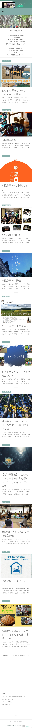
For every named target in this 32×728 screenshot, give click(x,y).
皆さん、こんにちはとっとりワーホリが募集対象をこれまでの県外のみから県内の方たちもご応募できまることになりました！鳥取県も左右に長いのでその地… (16, 332)
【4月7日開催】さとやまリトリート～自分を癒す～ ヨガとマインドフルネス (15, 480)
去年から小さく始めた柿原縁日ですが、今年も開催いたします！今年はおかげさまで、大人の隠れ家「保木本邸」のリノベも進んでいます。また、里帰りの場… (16, 286)
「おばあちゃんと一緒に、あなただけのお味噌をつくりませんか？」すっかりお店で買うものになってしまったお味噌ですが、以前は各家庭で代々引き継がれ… (16, 644)
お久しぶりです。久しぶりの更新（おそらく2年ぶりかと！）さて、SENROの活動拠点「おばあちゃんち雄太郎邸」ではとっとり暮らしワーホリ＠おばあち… (16, 100)
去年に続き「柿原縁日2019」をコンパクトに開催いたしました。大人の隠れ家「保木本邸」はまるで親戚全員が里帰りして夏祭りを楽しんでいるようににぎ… (16, 240)
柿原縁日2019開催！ (12, 280)
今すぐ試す (20, 6)
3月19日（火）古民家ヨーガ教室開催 (15, 533)
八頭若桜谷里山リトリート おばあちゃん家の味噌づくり (15, 634)
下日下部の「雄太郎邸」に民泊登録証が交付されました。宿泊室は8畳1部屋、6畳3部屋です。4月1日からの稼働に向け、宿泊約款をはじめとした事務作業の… (16, 591)
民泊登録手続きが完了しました (15, 583)
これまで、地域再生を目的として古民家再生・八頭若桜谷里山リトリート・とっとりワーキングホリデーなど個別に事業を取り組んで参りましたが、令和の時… (16, 381)
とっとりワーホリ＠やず (15, 326)
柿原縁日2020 (9, 140)
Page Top (16, 716)
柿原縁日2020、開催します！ (15, 187)
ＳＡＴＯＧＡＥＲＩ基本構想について (16, 373)
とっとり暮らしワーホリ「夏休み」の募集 (15, 92)
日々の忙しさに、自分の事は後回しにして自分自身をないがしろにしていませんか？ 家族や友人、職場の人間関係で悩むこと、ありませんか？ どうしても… (16, 492)
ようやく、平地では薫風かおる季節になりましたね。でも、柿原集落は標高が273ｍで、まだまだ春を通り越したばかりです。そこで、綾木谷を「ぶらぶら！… (16, 434)
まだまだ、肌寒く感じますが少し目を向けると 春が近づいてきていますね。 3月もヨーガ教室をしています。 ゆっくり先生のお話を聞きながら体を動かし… (16, 541)
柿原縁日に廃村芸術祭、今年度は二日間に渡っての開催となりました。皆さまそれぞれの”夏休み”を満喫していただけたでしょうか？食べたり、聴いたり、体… (16, 145)
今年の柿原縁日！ (11, 235)
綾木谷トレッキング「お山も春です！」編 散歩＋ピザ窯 (16, 425)
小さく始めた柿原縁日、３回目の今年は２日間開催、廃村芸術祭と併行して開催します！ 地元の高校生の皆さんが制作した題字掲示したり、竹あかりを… (16, 195)
